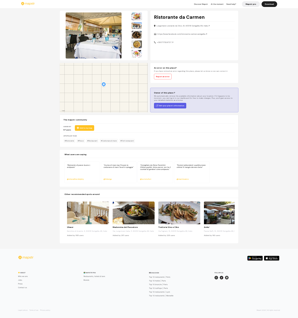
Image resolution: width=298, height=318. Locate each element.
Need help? (231, 4)
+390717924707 (164, 42)
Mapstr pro (251, 4)
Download (269, 4)
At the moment (217, 4)
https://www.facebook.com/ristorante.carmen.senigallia (181, 34)
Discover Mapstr (201, 4)
